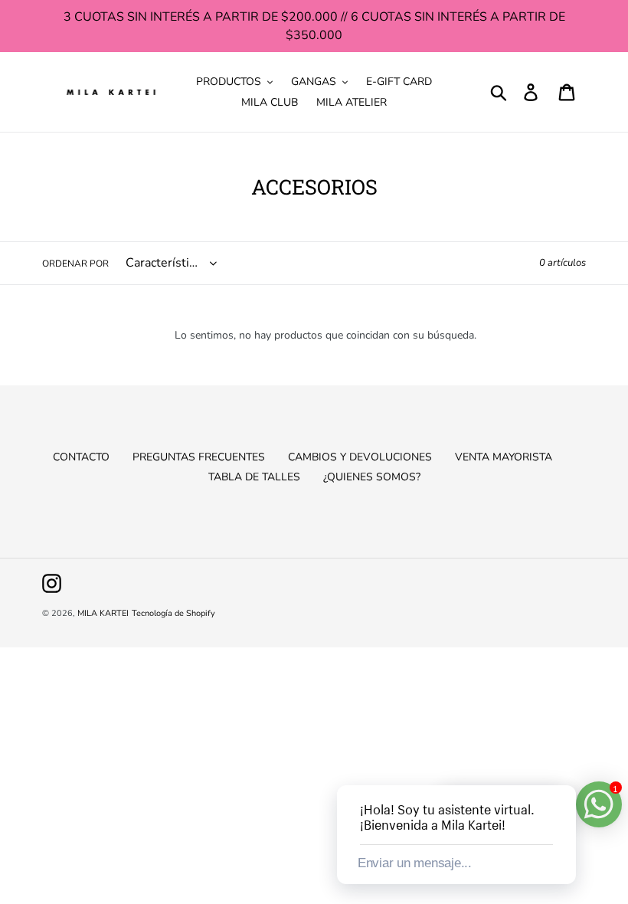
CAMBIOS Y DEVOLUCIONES (360, 457)
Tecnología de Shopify (173, 613)
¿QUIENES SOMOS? (371, 477)
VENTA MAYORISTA (503, 457)
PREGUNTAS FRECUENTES (198, 457)
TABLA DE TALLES (254, 477)
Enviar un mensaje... (415, 863)
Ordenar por (75, 263)
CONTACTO (81, 457)
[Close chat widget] (563, 767)
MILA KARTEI (103, 613)
